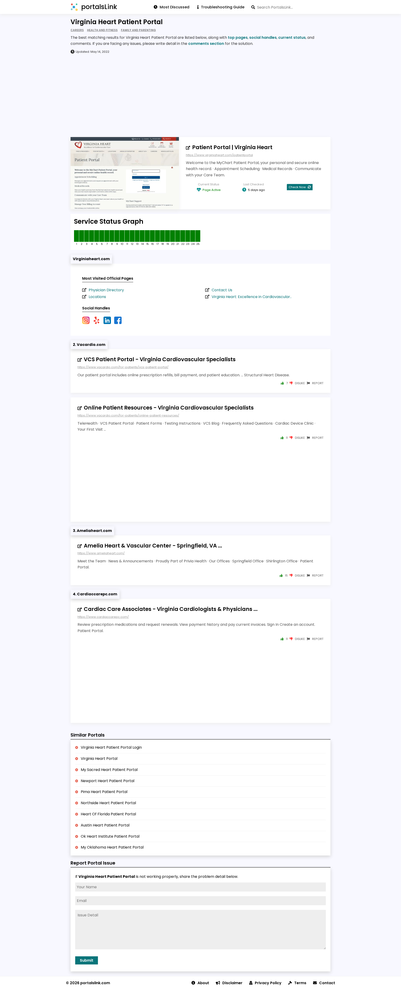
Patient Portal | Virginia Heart (232, 147)
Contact (327, 983)
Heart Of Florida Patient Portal (108, 814)
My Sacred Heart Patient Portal (109, 769)
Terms (300, 983)
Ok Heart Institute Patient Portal (110, 836)
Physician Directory (106, 290)
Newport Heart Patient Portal (107, 780)
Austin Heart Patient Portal (105, 825)
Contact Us (222, 290)
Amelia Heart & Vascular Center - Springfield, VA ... (153, 545)
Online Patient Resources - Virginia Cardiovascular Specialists (169, 407)
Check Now (298, 187)
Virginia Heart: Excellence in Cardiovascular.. (251, 296)
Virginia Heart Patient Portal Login (111, 747)
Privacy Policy (268, 983)
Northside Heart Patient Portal (108, 803)
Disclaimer (232, 983)
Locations (97, 296)
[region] (200, 95)
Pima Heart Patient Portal (104, 791)
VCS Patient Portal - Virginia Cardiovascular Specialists (160, 359)
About (203, 983)
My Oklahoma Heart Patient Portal (112, 847)
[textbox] (290, 7)
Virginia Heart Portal (99, 758)
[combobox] (290, 7)
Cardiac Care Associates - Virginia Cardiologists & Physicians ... (171, 609)
